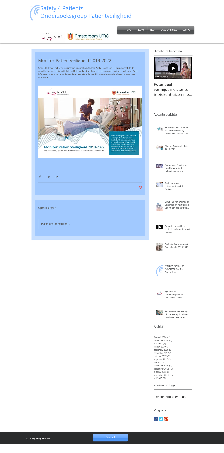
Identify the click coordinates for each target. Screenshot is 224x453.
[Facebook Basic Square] (156, 419)
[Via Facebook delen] (39, 176)
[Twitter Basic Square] (161, 419)
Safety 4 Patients (61, 8)
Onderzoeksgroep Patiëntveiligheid (86, 15)
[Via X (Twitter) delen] (48, 176)
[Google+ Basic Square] (166, 419)
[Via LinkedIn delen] (57, 176)
